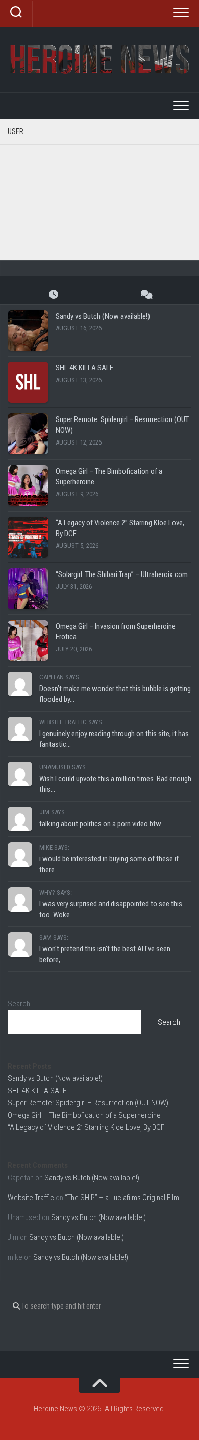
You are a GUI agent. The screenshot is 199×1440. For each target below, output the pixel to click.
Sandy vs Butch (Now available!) (103, 316)
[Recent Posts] (54, 294)
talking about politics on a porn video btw (100, 823)
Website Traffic (31, 1197)
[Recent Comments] (145, 294)
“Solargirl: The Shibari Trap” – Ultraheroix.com (122, 574)
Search (19, 1003)
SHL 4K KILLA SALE (84, 367)
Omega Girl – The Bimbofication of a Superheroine (84, 1115)
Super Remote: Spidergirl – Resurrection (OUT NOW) (88, 1102)
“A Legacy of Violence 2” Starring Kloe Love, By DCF (86, 1127)
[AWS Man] (74, 150)
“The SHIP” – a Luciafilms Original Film (122, 1197)
